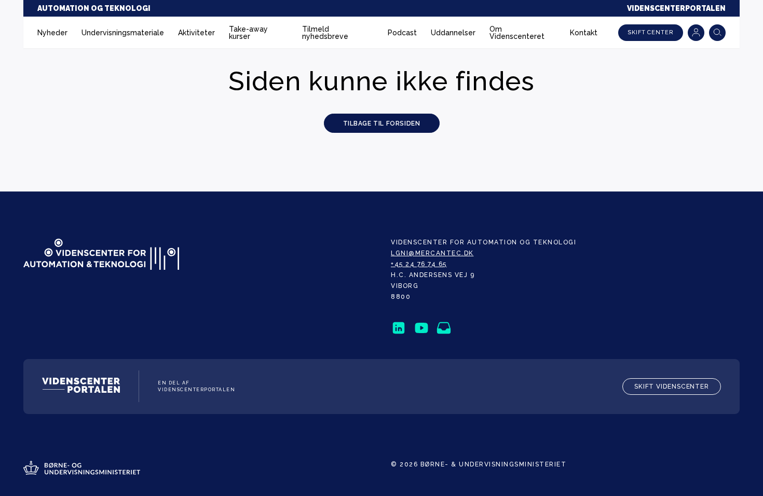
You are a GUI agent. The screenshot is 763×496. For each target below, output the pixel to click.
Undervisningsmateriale (122, 33)
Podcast (402, 33)
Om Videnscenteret (516, 32)
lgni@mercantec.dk (432, 253)
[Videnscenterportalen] (81, 387)
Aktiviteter (196, 33)
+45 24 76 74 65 (419, 264)
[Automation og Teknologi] (101, 255)
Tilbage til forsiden (381, 123)
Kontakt (583, 33)
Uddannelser (453, 33)
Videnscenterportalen (676, 8)
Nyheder (52, 33)
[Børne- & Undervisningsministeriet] (81, 469)
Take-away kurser (248, 32)
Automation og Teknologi (94, 8)
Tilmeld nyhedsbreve (325, 32)
